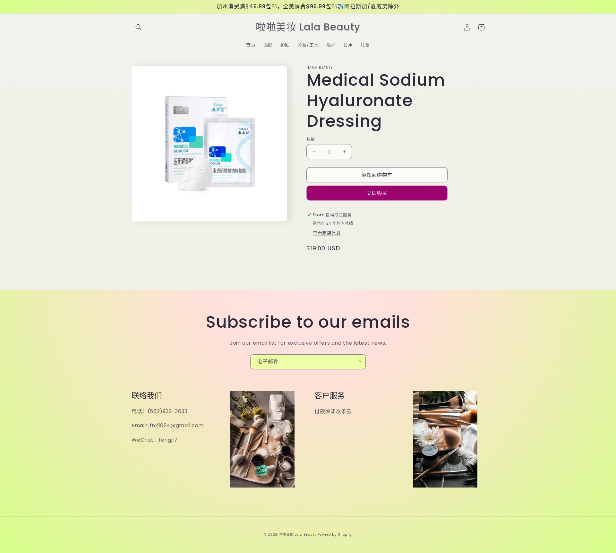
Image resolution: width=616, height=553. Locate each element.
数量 (310, 139)
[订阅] (358, 361)
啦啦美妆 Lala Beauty (297, 534)
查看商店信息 (327, 233)
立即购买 (377, 193)
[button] (139, 27)
